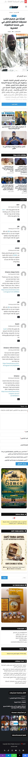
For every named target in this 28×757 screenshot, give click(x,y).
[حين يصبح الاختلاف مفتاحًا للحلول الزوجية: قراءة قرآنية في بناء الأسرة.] (7, 161)
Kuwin (17, 324)
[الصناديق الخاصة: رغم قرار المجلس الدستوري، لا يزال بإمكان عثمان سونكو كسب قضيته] (7, 180)
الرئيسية (16, 12)
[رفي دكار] (14, 6)
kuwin (5, 329)
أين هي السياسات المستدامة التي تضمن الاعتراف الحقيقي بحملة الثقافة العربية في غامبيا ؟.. (21, 188)
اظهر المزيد (14, 104)
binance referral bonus (11, 347)
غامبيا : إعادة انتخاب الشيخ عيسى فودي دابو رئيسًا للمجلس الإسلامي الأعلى (13, 666)
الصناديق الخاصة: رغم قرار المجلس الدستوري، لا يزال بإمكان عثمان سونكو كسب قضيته (7, 187)
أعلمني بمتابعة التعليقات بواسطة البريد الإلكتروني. (16, 457)
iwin (18, 204)
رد (18, 219)
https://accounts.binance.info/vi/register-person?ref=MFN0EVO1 (10, 393)
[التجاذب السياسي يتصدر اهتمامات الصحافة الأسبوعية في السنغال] (14, 723)
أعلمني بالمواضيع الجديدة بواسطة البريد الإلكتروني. (16, 460)
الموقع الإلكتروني (24, 445)
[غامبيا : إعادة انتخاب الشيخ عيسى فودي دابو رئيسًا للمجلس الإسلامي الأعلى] (23, 718)
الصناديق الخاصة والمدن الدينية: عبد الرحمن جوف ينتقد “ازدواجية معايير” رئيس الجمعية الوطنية (14, 670)
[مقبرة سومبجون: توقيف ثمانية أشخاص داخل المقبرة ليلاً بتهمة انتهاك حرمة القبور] (14, 728)
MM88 (17, 248)
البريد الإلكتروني (24, 438)
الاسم (26, 432)
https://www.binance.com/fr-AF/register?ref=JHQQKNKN (11, 364)
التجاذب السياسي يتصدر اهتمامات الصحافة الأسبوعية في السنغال (15, 682)
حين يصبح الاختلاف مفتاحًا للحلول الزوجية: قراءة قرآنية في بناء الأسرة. (7, 168)
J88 (18, 226)
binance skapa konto (12, 272)
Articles (11, 12)
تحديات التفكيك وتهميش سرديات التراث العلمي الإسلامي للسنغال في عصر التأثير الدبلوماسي (21, 169)
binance (16, 376)
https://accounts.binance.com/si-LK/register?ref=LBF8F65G (10, 291)
